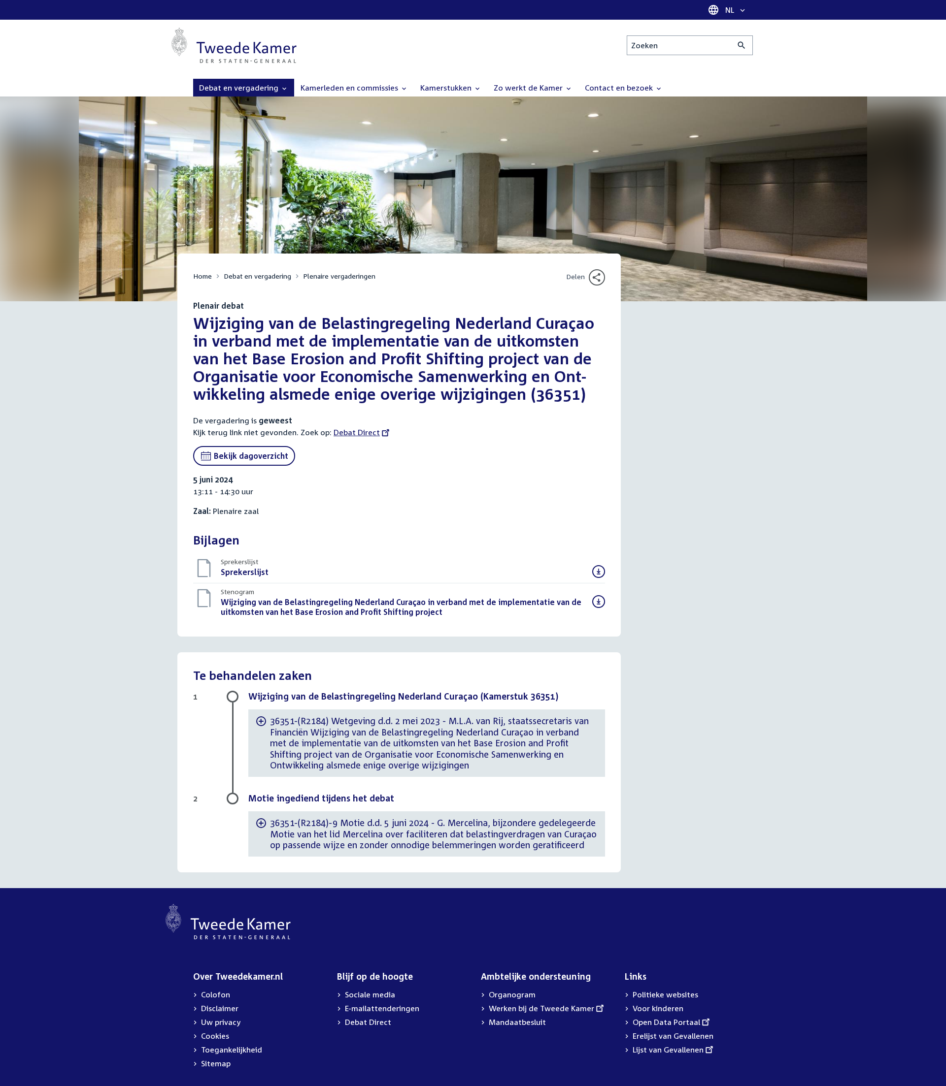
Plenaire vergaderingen (339, 276)
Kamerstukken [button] (446, 88)
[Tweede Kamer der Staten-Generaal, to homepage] (234, 45)
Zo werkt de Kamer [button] (529, 88)
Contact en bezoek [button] (620, 88)
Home (202, 276)
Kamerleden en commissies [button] (350, 88)
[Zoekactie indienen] (742, 45)
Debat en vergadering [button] (239, 88)
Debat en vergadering (257, 276)
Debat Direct (357, 432)
